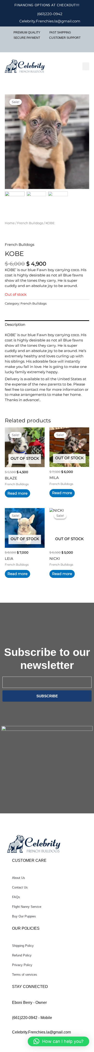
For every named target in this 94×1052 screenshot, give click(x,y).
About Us (18, 878)
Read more (17, 493)
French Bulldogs (30, 223)
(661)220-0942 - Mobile (32, 1018)
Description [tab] (15, 324)
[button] (85, 66)
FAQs (16, 897)
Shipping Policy (23, 945)
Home (10, 223)
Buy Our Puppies (24, 916)
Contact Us (20, 887)
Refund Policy (22, 955)
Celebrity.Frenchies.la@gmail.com (41, 1032)
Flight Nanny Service (26, 906)
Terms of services (24, 974)
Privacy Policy (22, 965)
